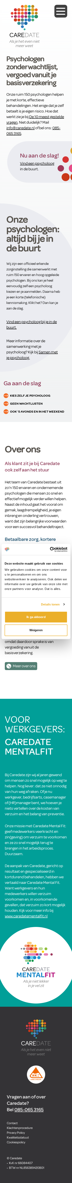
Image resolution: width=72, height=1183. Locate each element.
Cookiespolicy (16, 1142)
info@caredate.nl (20, 127)
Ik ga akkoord (35, 617)
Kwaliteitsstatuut (18, 1138)
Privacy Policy (16, 1133)
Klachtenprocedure (20, 1128)
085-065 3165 (29, 1110)
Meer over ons (24, 665)
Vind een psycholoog (37, 163)
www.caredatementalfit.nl (26, 916)
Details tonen (50, 604)
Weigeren (36, 630)
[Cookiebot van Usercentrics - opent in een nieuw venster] (50, 549)
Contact (12, 1123)
